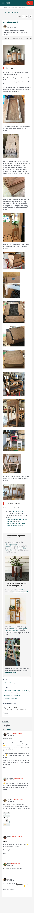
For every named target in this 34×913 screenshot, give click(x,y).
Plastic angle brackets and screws (16, 519)
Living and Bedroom (20, 709)
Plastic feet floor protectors (14, 525)
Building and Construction (12, 695)
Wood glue (9, 521)
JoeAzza (11, 709)
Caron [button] (9, 863)
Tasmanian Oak (18, 511)
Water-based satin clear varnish (15, 523)
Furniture (7, 693)
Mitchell (12, 628)
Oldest (9, 729)
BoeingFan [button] (10, 778)
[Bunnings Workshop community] (7, 3)
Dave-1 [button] (9, 733)
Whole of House (9, 683)
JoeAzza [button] (9, 26)
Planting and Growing (10, 698)
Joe (11, 546)
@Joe (5, 841)
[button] (5, 26)
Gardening (15, 693)
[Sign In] (29, 3)
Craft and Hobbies (23, 690)
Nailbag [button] (9, 879)
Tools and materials (18, 38)
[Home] (2, 12)
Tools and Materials (10, 690)
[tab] (5, 721)
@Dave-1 (8, 804)
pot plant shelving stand (20, 592)
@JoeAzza (12, 738)
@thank (13, 804)
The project (6, 38)
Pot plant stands (12, 707)
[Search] (1, 7)
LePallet (20, 590)
